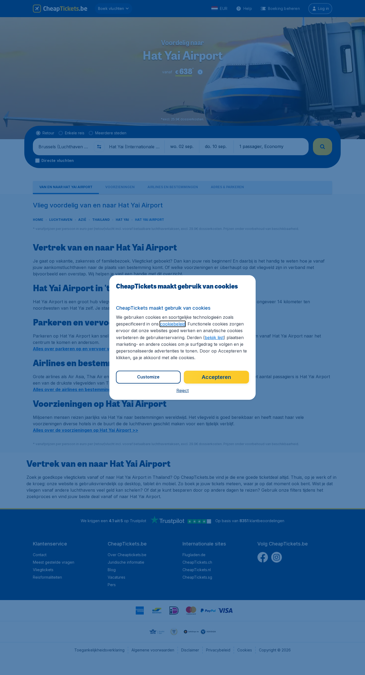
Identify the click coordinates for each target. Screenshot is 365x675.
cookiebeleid (172, 324)
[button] (182, 390)
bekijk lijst (214, 337)
